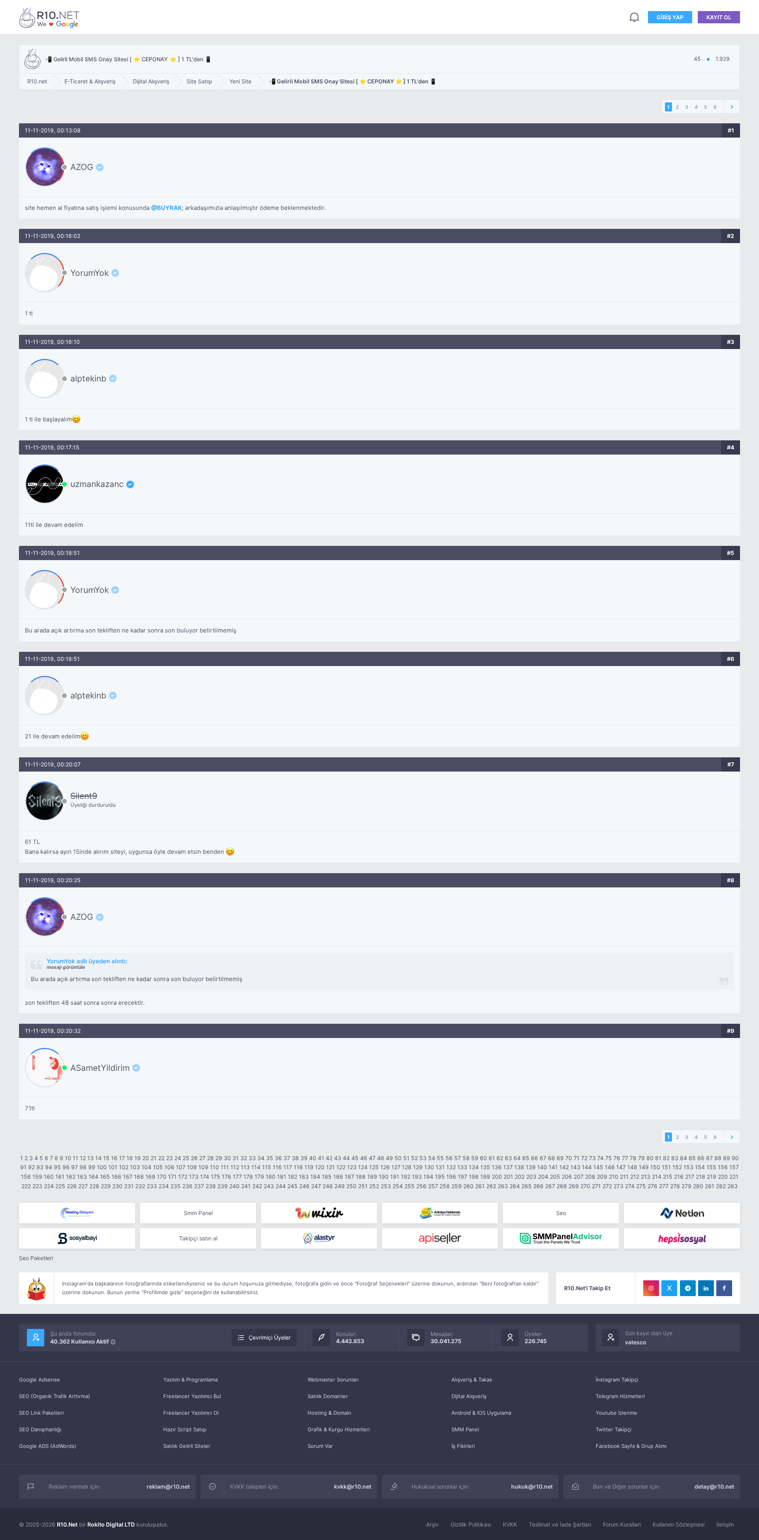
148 (632, 1167)
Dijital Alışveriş (469, 1396)
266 (538, 1186)
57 (457, 1158)
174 (204, 1176)
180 (271, 1176)
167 (127, 1176)
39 (304, 1158)
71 (577, 1158)
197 (462, 1176)
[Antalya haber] (440, 1213)
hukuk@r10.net (532, 1486)
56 (449, 1158)
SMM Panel (465, 1429)
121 (330, 1167)
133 (462, 1167)
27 (202, 1158)
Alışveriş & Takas (471, 1379)
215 (667, 1176)
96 (66, 1167)
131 (440, 1167)
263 (503, 1186)
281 (709, 1186)
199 (485, 1176)
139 (531, 1167)
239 (222, 1186)
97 (74, 1167)
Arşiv (432, 1524)
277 (663, 1186)
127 (395, 1167)
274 (629, 1186)
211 (624, 1176)
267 (550, 1186)
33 (252, 1158)
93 (39, 1167)
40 (312, 1158)
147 (621, 1167)
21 (154, 1158)
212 (634, 1176)
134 (474, 1167)
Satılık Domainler (328, 1396)
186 (338, 1176)
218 (700, 1176)
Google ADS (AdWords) (47, 1446)
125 (374, 1167)
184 (315, 1176)
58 (466, 1158)
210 (613, 1176)
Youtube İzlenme (616, 1413)
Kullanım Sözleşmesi (678, 1524)
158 (26, 1176)
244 (281, 1186)
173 (193, 1176)
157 (734, 1167)
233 (152, 1186)
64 (517, 1158)
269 (573, 1186)
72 (584, 1158)
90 (735, 1158)
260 (468, 1186)
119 (308, 1167)
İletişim (725, 1524)
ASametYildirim (100, 1067)
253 (386, 1186)
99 (91, 1167)
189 (372, 1176)
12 (83, 1158)
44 (346, 1158)
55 (440, 1158)
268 (562, 1186)
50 (398, 1158)
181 (281, 1176)
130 (429, 1167)
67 (543, 1158)
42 (329, 1158)
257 (433, 1186)
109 (203, 1167)
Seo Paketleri (36, 1258)
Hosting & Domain (329, 1413)
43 (337, 1158)
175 (215, 1176)
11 (75, 1158)
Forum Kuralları (622, 1524)
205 (555, 1176)
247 (316, 1186)
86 (700, 1158)
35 (269, 1158)
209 (602, 1176)
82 (666, 1158)
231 (129, 1186)
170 (161, 1176)
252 (374, 1186)
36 (278, 1158)
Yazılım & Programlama (190, 1379)
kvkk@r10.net (352, 1486)
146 (610, 1167)
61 (492, 1158)
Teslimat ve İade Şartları (560, 1524)
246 (304, 1186)
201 (508, 1176)
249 (339, 1186)
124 (363, 1167)
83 (674, 1158)
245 (292, 1186)
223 (37, 1186)
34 (260, 1158)
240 (234, 1186)
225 (60, 1186)
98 (83, 1167)
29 (218, 1158)
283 (732, 1186)
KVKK (510, 1524)
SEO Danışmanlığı (40, 1429)
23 (169, 1158)
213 (645, 1176)
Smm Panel (198, 1213)
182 (292, 1176)
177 (237, 1176)
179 (259, 1176)
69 (560, 1158)
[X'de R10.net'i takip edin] (669, 1288)
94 (48, 1167)
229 (106, 1186)
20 (145, 1158)
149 (644, 1167)
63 (508, 1158)
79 (641, 1158)
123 (352, 1167)
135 (485, 1167)
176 (226, 1176)
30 (227, 1158)
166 (116, 1176)
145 (598, 1167)
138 (519, 1167)
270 (585, 1186)
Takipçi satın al (198, 1238)
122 (341, 1167)
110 (214, 1167)
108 (192, 1167)
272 (607, 1186)
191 (394, 1176)
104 (146, 1167)
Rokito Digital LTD (111, 1524)
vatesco (635, 1342)
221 (733, 1176)
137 (508, 1167)
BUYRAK (169, 207)
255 (409, 1186)
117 (287, 1167)
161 (59, 1176)
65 (525, 1158)
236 (187, 1186)
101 (112, 1167)
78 (633, 1158)
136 (497, 1167)
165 (105, 1176)
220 (723, 1176)
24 (177, 1158)
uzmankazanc (97, 484)
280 (698, 1186)
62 (500, 1158)
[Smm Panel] (77, 1238)
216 (678, 1176)
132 (451, 1167)
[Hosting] (77, 1213)
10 (68, 1158)
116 (277, 1167)
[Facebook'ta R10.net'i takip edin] (724, 1288)
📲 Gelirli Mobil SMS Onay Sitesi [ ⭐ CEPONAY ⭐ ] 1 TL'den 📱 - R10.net (50, 17)
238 (211, 1186)
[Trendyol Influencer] (319, 1213)
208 (590, 1176)
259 (456, 1186)
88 (717, 1158)
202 (520, 1176)
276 (652, 1186)
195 (440, 1176)
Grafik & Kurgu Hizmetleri (339, 1429)
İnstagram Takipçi (617, 1379)
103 (135, 1167)
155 (711, 1167)
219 (711, 1176)
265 (526, 1186)
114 (256, 1167)
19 (137, 1158)
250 (351, 1186)
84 (683, 1158)
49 (389, 1158)
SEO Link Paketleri (41, 1413)
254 (398, 1186)
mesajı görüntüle (66, 967)
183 (304, 1176)
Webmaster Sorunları (333, 1379)
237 (199, 1186)
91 (23, 1167)
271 (596, 1186)
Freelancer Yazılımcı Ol (191, 1413)
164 (93, 1176)
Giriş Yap (670, 17)
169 (150, 1176)
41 (321, 1158)
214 (656, 1176)
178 (248, 1176)
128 (407, 1167)
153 (688, 1167)
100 (102, 1167)
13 (90, 1158)
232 (140, 1186)
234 (164, 1186)
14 (98, 1158)
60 (483, 1158)
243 (269, 1186)
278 (675, 1186)
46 (363, 1158)
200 (497, 1176)
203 (531, 1176)
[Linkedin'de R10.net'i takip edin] (706, 1288)
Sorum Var (320, 1446)
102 (123, 1167)
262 (491, 1186)
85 (692, 1158)
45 (355, 1158)
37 (286, 1158)
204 (543, 1176)
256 (421, 1186)
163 (82, 1176)
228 (94, 1186)
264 (515, 1186)
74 (600, 1158)
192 (405, 1176)
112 (234, 1167)
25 (186, 1158)
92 (31, 1167)
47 (372, 1158)
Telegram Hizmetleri (620, 1396)
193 (417, 1176)
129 (418, 1167)
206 (567, 1176)
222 (26, 1186)
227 (83, 1186)
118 (298, 1167)
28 (210, 1158)
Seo (561, 1213)
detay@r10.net (714, 1486)
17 (122, 1158)
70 (568, 1158)
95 (57, 1167)
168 (139, 1176)
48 (380, 1158)
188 (361, 1176)
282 (721, 1186)
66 (534, 1158)
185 (327, 1176)
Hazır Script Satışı (184, 1429)
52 (414, 1158)
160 (49, 1176)
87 (709, 1158)
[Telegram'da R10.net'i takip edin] (688, 1288)
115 (266, 1167)
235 (175, 1186)
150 (655, 1167)
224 (49, 1186)
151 (666, 1167)
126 (385, 1167)
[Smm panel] (561, 1238)
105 (158, 1167)
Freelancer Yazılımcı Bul (192, 1396)
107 (180, 1167)
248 (328, 1186)
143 (575, 1167)
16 (114, 1158)
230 (117, 1186)
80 (649, 1158)
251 (363, 1186)
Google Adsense (39, 1379)
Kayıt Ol (718, 17)
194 (428, 1176)
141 (553, 1167)
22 (161, 1158)
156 (723, 1167)
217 (689, 1176)
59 (474, 1158)
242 (257, 1186)
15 (106, 1158)
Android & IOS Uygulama (481, 1413)
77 (625, 1158)
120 (320, 1167)
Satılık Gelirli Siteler (186, 1446)
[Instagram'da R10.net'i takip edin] (651, 1288)
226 (72, 1186)
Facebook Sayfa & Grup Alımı (631, 1446)
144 (587, 1167)
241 (246, 1186)
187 (349, 1176)
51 (406, 1158)
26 (194, 1158)
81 (658, 1158)
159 (37, 1176)
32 (243, 1158)
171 (172, 1176)
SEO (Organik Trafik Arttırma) (54, 1396)
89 (726, 1158)
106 (169, 1167)
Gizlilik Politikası (471, 1524)
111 (225, 1167)
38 (295, 1158)
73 (592, 1158)
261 (480, 1186)
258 (445, 1186)
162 (71, 1176)
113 (245, 1167)
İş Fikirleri (463, 1446)
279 (686, 1186)
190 (384, 1176)
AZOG (81, 167)
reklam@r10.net (168, 1486)
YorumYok (89, 272)
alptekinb (88, 378)
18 (129, 1158)
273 (618, 1186)
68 (551, 1158)
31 (235, 1158)
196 (451, 1176)
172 (182, 1176)
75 (608, 1158)
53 (423, 1158)
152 (677, 1167)
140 (542, 1167)
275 (641, 1186)
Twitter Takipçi (613, 1429)
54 (431, 1158)
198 (474, 1176)
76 (617, 1158)
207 (578, 1176)
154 (700, 1167)
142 (564, 1167)
